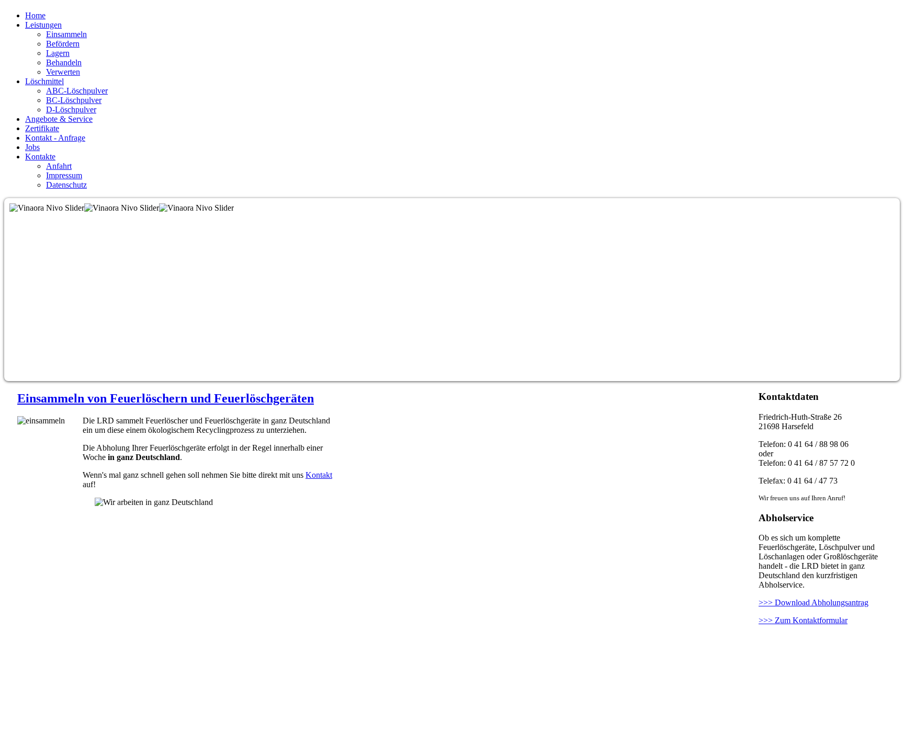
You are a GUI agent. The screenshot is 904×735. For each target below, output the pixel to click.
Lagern (58, 53)
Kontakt (319, 474)
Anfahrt (59, 166)
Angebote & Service (59, 118)
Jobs (32, 147)
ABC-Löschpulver (77, 90)
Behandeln (64, 62)
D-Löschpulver (71, 109)
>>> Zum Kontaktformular (803, 620)
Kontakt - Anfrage (55, 137)
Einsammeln (66, 34)
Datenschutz (66, 184)
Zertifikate (42, 128)
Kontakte (40, 156)
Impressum (64, 175)
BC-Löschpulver (73, 100)
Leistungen (43, 24)
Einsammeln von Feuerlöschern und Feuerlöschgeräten (165, 398)
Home (35, 15)
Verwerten (63, 71)
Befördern (63, 43)
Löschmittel (44, 81)
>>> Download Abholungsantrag (813, 602)
